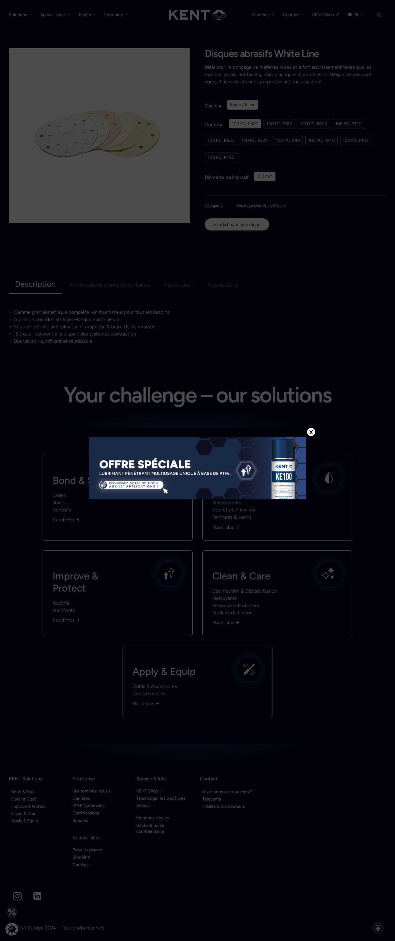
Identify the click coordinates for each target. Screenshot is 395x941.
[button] (12, 929)
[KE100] (197, 468)
